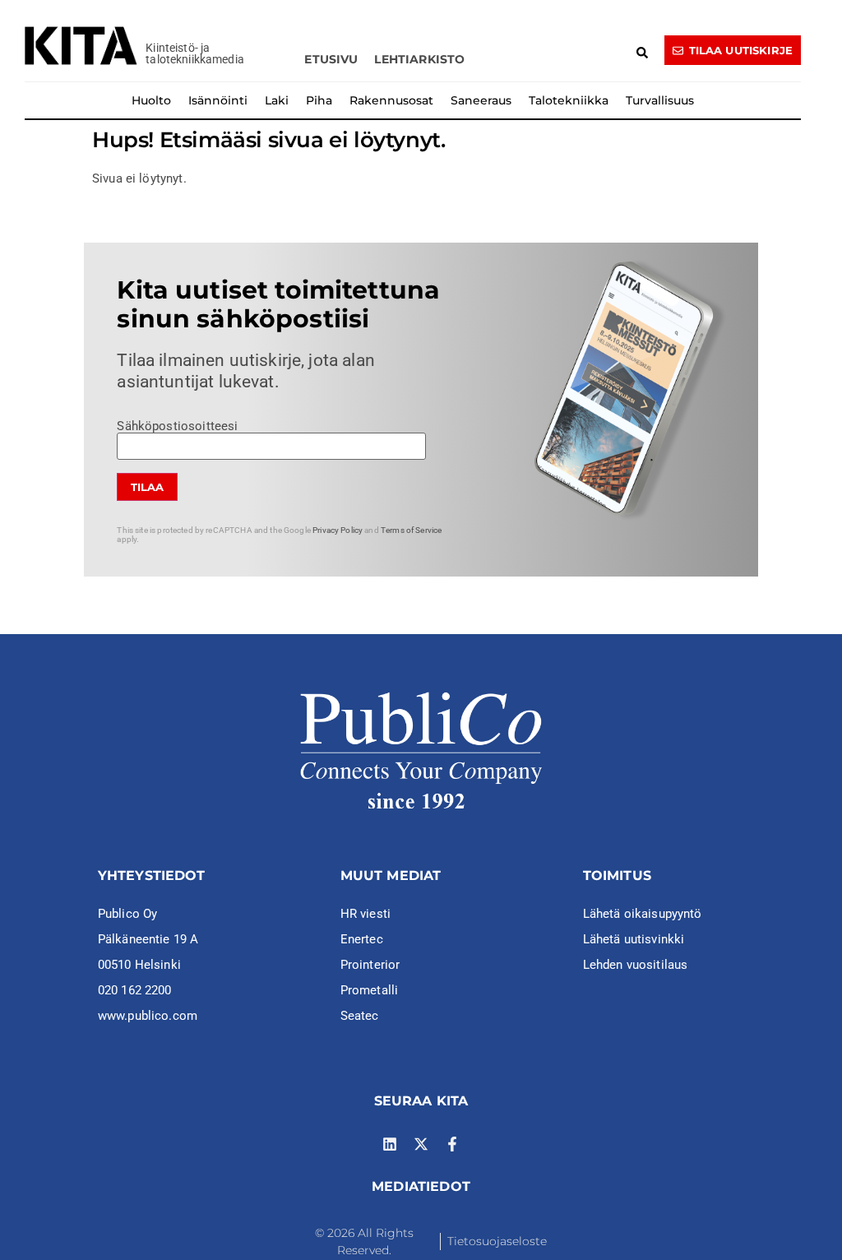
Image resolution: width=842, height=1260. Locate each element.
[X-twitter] (421, 1144)
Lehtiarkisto (419, 59)
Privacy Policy (337, 530)
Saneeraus (481, 100)
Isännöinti (218, 100)
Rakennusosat (391, 100)
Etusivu (331, 59)
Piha (319, 100)
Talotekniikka (568, 100)
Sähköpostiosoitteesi (177, 426)
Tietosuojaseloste (497, 1241)
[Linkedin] (389, 1144)
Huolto (151, 100)
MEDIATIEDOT (421, 1186)
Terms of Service (411, 530)
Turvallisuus (660, 100)
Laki (277, 100)
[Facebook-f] (452, 1144)
